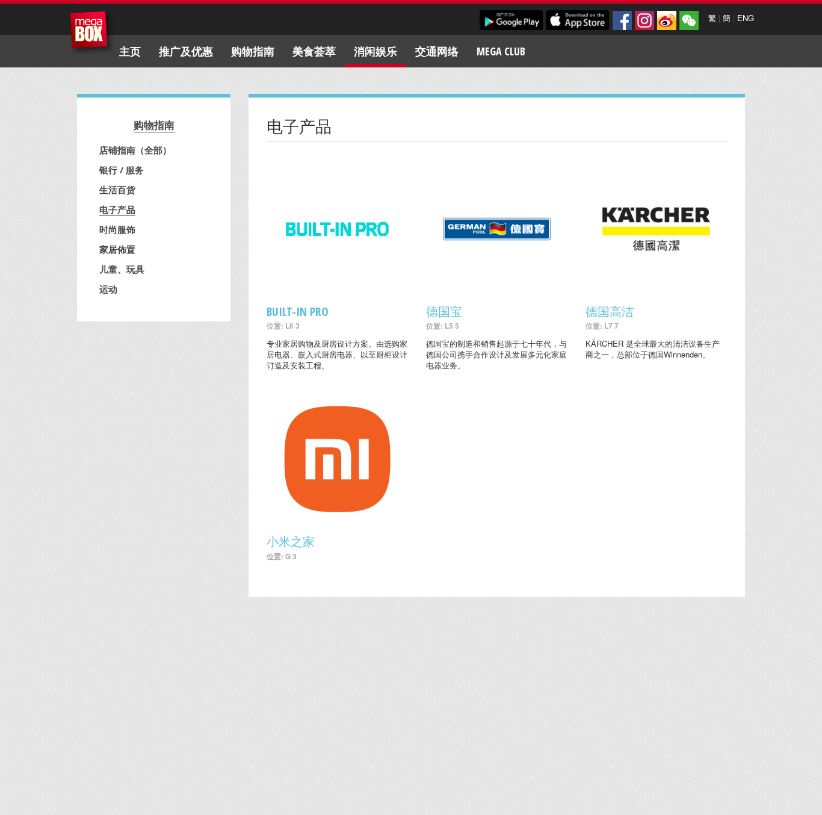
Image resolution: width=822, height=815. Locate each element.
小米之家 (291, 541)
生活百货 (117, 190)
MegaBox (91, 32)
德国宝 (444, 311)
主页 (130, 51)
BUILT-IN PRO (298, 311)
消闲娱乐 (375, 51)
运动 (108, 289)
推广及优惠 (186, 51)
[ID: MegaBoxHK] (689, 20)
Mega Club (501, 51)
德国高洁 (610, 311)
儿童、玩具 (121, 269)
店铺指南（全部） (135, 150)
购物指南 (252, 51)
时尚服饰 (117, 229)
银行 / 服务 (121, 170)
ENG (745, 17)
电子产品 (117, 209)
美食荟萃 (314, 51)
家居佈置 (117, 249)
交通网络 (437, 51)
